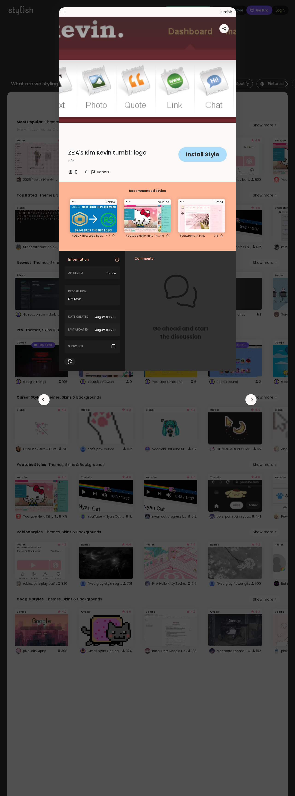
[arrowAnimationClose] (44, 399)
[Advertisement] (18, 398)
